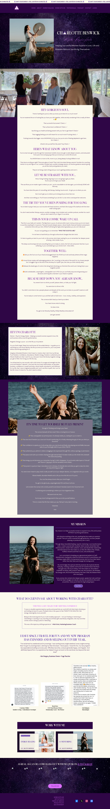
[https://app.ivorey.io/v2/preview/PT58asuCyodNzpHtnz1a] (74, 741)
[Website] (91, 801)
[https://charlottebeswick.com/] (17, 8)
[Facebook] (76, 801)
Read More (78, 586)
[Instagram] (86, 801)
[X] (81, 801)
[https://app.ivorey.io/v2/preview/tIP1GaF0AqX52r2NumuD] (35, 741)
